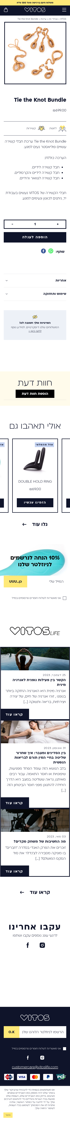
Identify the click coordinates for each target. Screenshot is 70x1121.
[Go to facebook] (27, 945)
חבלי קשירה (14, 141)
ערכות (43, 19)
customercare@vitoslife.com (35, 1067)
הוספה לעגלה (35, 237)
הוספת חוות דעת (35, 393)
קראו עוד (14, 714)
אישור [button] (8, 1115)
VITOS (63, 19)
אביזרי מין (53, 19)
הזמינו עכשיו (35, 502)
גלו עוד (40, 524)
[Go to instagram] (42, 945)
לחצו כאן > (35, 331)
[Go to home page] (34, 10)
